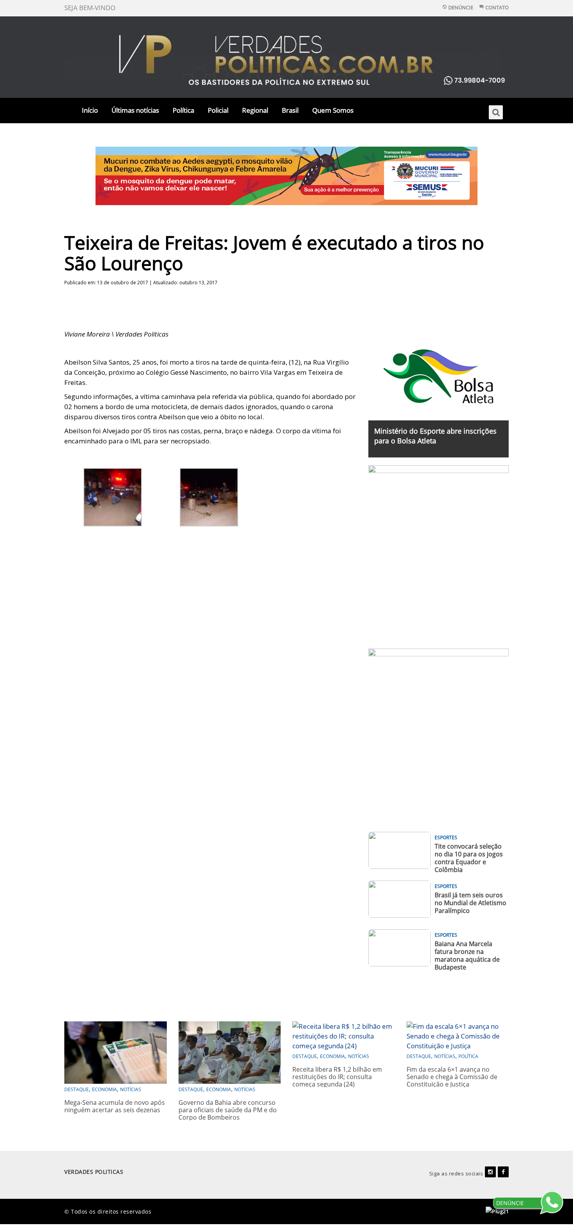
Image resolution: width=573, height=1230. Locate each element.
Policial (218, 110)
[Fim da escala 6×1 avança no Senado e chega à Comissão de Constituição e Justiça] (458, 1035)
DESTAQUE (76, 1089)
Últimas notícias (135, 110)
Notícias (130, 1089)
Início (90, 110)
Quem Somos (333, 110)
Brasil (290, 110)
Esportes (446, 837)
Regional (255, 110)
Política (183, 110)
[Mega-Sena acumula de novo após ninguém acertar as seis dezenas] (115, 1051)
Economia (104, 1089)
